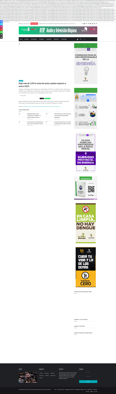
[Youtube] (1, 29)
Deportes (56, 39)
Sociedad (41, 39)
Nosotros (61, 369)
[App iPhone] (1, 37)
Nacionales (34, 39)
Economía (48, 39)
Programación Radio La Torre (81, 389)
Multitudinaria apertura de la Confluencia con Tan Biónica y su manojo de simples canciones (34, 115)
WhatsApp (48, 98)
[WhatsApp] (1, 32)
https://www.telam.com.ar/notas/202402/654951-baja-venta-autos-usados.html (41, 106)
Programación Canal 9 (69, 389)
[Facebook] (1, 21)
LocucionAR (48, 389)
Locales (26, 39)
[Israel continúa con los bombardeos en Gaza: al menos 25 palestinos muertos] (22, 123)
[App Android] (1, 34)
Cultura (41, 377)
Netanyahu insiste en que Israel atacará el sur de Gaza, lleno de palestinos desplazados (62, 115)
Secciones (64, 39)
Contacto (81, 369)
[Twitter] (1, 24)
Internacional (52, 375)
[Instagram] (1, 26)
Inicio (21, 39)
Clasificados (89, 389)
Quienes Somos (61, 389)
